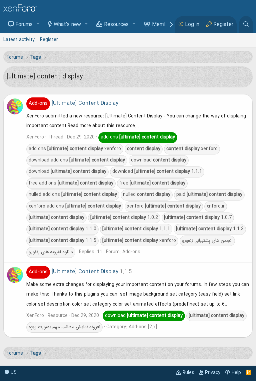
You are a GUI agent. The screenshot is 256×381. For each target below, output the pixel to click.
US (13, 372)
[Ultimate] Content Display (73, 103)
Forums (24, 25)
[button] (38, 24)
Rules (188, 372)
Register (49, 39)
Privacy (212, 372)
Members (163, 25)
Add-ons (131, 252)
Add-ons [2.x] (143, 327)
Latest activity (19, 39)
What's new (67, 25)
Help (236, 372)
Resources (116, 25)
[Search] (246, 24)
